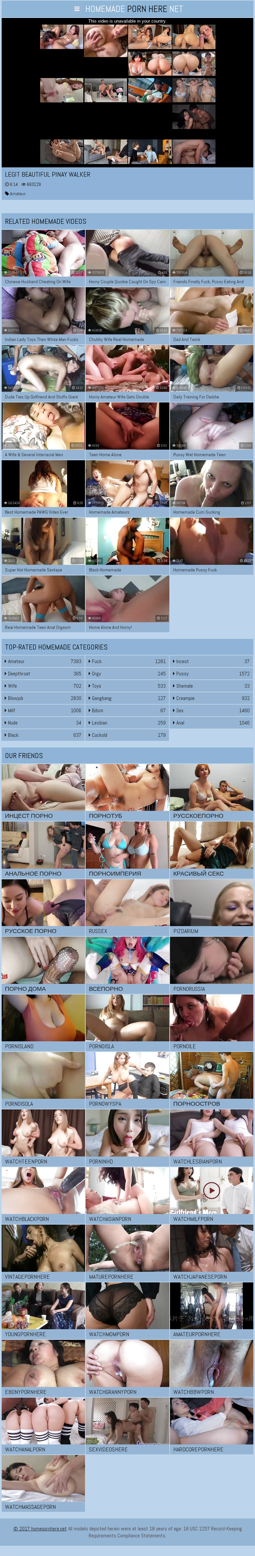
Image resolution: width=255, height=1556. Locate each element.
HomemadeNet (134, 9)
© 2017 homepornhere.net (40, 1528)
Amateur (17, 194)
